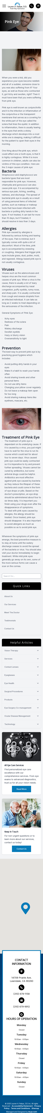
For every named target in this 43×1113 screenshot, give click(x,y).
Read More (22, 789)
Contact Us (9, 628)
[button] (4, 6)
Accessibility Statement (22, 1106)
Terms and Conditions (20, 1108)
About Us (8, 596)
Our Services (10, 604)
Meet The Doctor (12, 612)
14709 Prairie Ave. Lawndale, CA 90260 (21, 979)
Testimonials (10, 620)
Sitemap (35, 1108)
